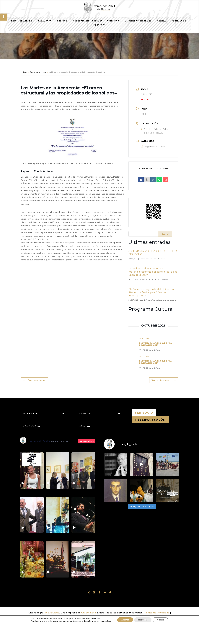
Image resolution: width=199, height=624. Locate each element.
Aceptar (125, 620)
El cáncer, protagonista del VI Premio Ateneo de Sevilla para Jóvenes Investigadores (151, 292)
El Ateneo (26, 21)
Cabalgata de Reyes (160, 279)
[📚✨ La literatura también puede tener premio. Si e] (141, 464)
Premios (62, 21)
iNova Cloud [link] (52, 612)
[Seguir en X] (89, 592)
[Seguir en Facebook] (99, 592)
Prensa (161, 21)
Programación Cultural (88, 21)
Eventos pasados (145, 259)
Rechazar (142, 620)
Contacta (99, 25)
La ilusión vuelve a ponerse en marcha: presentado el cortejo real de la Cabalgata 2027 (152, 271)
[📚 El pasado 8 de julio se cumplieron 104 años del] (115, 490)
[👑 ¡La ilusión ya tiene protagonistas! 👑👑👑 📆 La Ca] (141, 490)
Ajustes (160, 620)
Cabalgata (44, 21)
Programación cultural (38, 72)
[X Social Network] (147, 179)
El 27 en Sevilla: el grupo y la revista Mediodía (155, 344)
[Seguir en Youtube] (105, 592)
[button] (3, 17)
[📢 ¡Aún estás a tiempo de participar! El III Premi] (167, 490)
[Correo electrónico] (165, 179)
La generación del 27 (138, 21)
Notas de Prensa (159, 259)
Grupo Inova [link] (89, 612)
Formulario (179, 21)
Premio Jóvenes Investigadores (164, 300)
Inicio (13, 21)
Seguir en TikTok (86, 441)
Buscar (165, 234)
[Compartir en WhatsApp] (159, 179)
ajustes (106, 621)
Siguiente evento (161, 380)
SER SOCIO (144, 412)
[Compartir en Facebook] (141, 179)
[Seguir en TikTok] (110, 592)
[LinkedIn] (153, 179)
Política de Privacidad (156, 612)
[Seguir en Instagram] (94, 592)
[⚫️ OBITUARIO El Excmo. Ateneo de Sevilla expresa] (115, 464)
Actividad (113, 21)
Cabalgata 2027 (145, 279)
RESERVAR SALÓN (150, 419)
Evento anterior (37, 380)
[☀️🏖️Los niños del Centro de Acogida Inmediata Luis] (167, 464)
